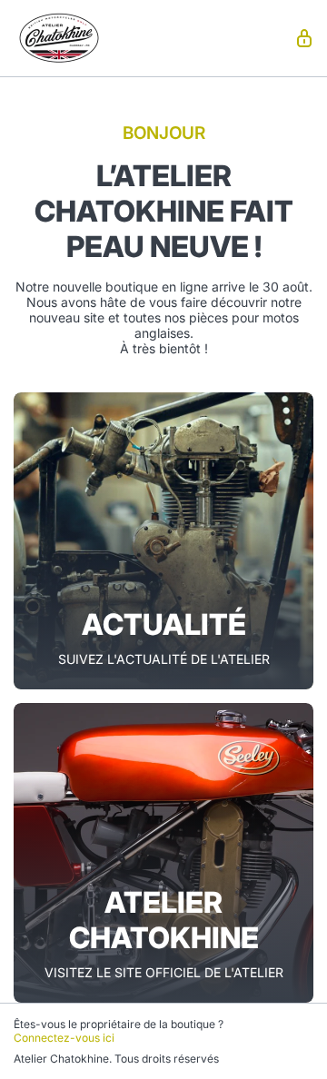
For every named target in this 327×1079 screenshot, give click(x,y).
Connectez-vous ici (64, 1037)
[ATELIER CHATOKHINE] (163, 853)
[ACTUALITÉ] (163, 540)
